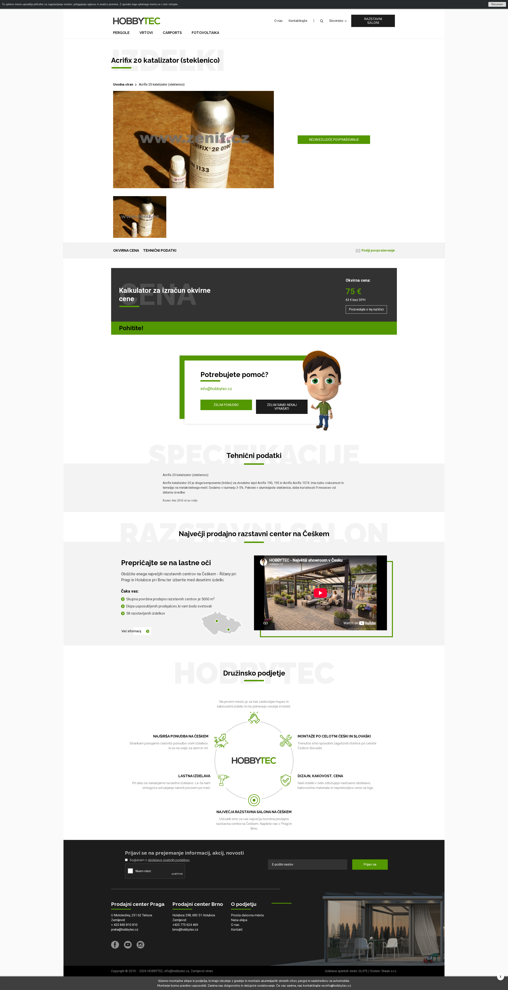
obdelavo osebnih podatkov (169, 860)
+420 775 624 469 (185, 925)
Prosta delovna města (247, 915)
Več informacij (131, 631)
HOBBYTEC (155, 971)
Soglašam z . (160, 860)
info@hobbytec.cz (216, 388)
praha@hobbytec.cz (124, 929)
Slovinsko (336, 21)
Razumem (497, 4)
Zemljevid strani (202, 971)
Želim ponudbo (226, 405)
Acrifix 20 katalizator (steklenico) (162, 84)
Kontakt (236, 929)
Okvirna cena (126, 250)
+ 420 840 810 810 (124, 925)
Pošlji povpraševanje (378, 250)
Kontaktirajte (298, 21)
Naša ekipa (239, 920)
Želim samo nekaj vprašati (282, 407)
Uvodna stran (123, 84)
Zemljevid (118, 920)
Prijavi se (370, 864)
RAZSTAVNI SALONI (373, 21)
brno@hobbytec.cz (185, 929)
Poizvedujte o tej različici (366, 309)
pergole (121, 33)
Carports (172, 33)
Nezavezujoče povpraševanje (334, 140)
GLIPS (363, 971)
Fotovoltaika (205, 33)
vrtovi (146, 33)
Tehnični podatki (159, 250)
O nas (278, 21)
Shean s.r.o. (389, 971)
